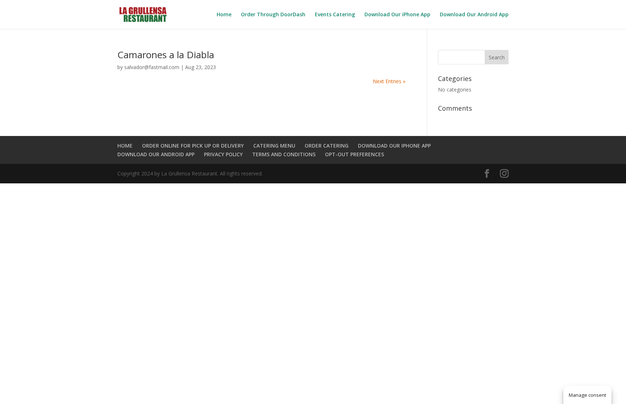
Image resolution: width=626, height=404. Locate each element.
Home (224, 15)
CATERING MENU (274, 145)
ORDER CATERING (327, 145)
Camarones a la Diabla (165, 54)
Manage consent (587, 395)
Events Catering (335, 15)
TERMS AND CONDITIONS (284, 154)
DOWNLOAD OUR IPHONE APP (394, 145)
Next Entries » (389, 81)
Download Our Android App (474, 15)
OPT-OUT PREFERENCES (354, 154)
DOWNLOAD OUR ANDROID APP (156, 154)
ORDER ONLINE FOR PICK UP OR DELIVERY (193, 145)
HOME (125, 145)
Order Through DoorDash (273, 15)
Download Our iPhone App (397, 15)
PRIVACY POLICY (223, 154)
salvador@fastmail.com (151, 67)
